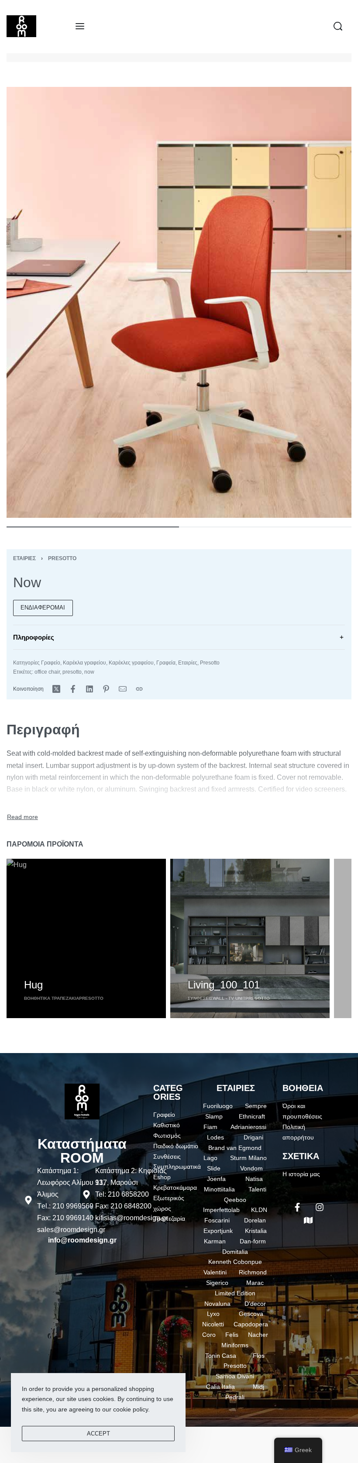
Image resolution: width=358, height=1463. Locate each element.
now (89, 672)
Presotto (62, 558)
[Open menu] (80, 26)
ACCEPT (98, 1433)
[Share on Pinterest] (106, 689)
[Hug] (86, 938)
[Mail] (123, 689)
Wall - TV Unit (229, 998)
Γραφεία (166, 663)
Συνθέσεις (200, 998)
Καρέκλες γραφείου (131, 663)
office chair (47, 672)
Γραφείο (50, 663)
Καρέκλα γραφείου (84, 663)
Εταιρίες (24, 558)
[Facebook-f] (297, 1207)
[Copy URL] (139, 689)
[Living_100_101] (250, 938)
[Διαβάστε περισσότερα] (22, 817)
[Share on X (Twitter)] (56, 689)
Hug (33, 985)
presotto (72, 672)
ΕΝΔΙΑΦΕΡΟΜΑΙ (43, 607)
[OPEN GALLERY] (179, 302)
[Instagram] (319, 1207)
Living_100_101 (224, 985)
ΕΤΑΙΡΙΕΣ (236, 1088)
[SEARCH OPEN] (338, 26)
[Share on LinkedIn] (89, 689)
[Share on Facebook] (73, 689)
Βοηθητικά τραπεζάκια (51, 998)
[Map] (308, 1220)
